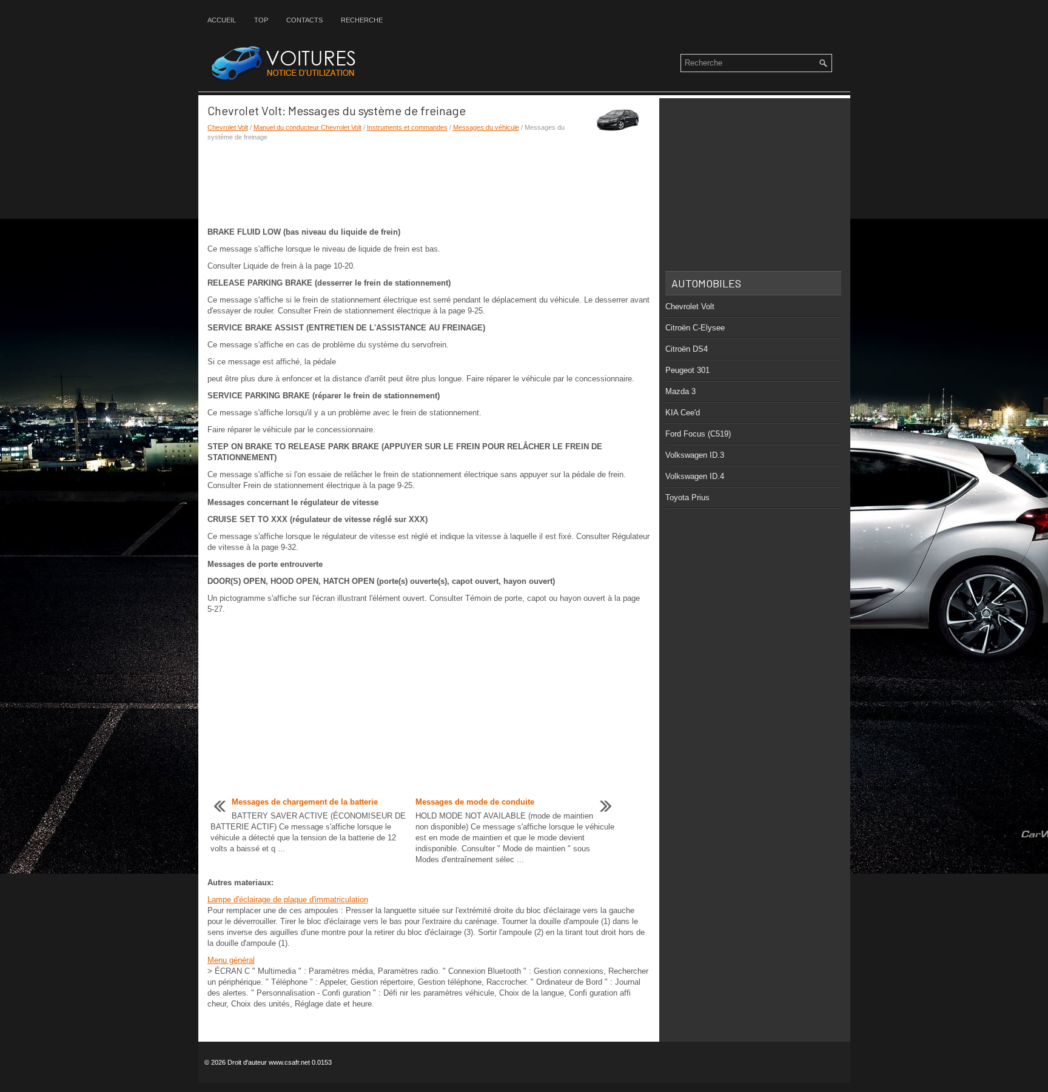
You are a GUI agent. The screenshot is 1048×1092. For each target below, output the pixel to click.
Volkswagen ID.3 (694, 455)
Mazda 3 (680, 391)
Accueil (221, 20)
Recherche (362, 20)
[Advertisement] (428, 184)
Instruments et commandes (407, 127)
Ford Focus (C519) (698, 433)
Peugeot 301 (687, 370)
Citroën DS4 (686, 348)
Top (261, 20)
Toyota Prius (687, 497)
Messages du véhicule (486, 127)
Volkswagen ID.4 (694, 476)
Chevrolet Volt (227, 127)
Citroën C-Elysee (695, 327)
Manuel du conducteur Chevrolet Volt (307, 127)
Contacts (304, 20)
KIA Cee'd (682, 412)
